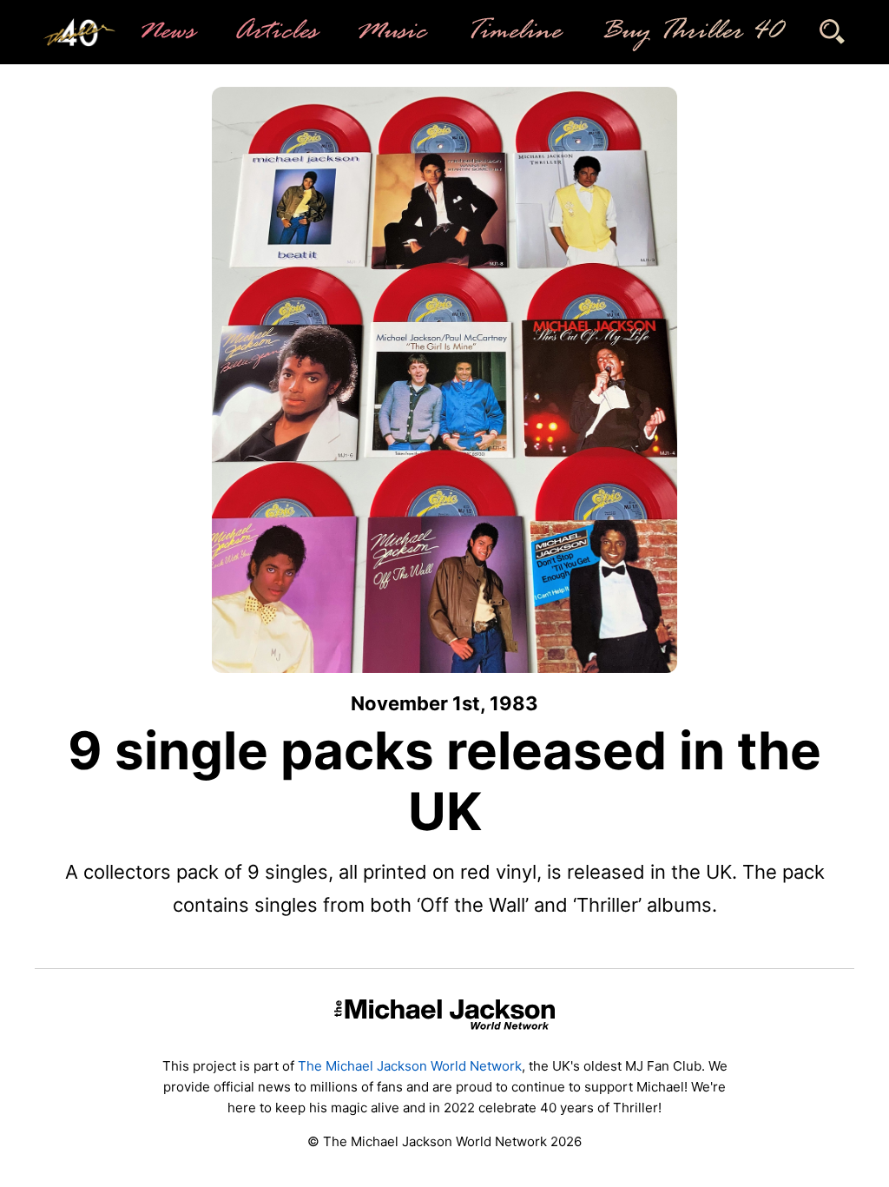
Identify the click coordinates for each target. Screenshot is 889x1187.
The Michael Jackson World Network (410, 1066)
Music (390, 32)
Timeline (512, 32)
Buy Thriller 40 (689, 32)
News (165, 32)
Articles (274, 32)
